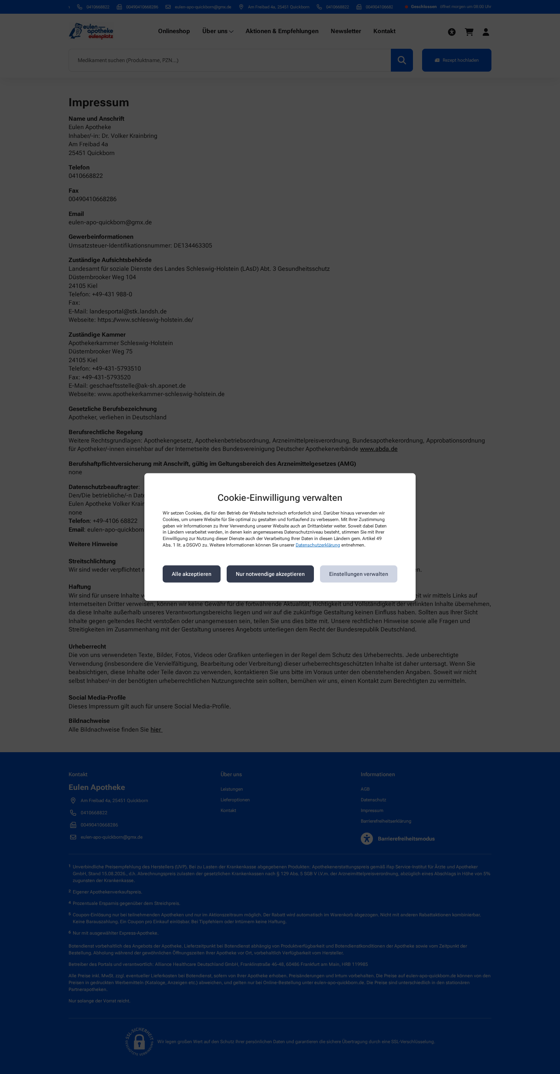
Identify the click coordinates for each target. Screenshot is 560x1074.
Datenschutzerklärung (318, 545)
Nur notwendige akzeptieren (270, 574)
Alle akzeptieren (191, 574)
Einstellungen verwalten (358, 574)
